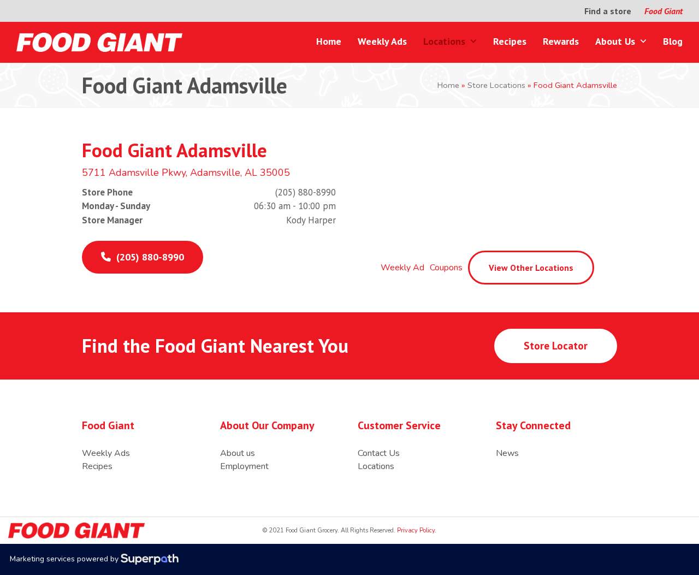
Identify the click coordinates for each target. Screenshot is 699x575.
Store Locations (496, 85)
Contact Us (379, 453)
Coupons (446, 268)
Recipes (97, 466)
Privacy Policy (415, 530)
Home (448, 85)
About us (237, 453)
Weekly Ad (402, 268)
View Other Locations (531, 267)
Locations (376, 466)
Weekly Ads (106, 453)
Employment (244, 466)
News (507, 453)
